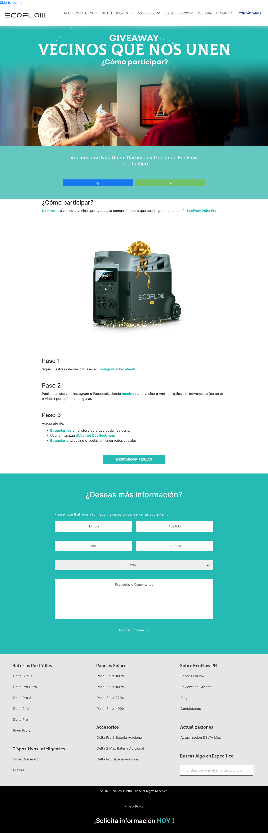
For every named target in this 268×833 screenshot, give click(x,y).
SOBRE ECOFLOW (177, 13)
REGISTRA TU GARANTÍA (215, 13)
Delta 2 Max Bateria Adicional (120, 748)
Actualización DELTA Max (200, 737)
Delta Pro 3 (22, 698)
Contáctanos (190, 708)
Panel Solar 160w (110, 687)
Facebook (127, 369)
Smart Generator (26, 759)
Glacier (18, 770)
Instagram (107, 369)
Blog (184, 698)
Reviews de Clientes (196, 687)
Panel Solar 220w (111, 698)
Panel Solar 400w (111, 708)
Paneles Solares (115, 13)
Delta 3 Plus (22, 676)
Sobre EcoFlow (192, 676)
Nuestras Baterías (78, 13)
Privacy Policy (134, 806)
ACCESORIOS (146, 13)
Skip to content (12, 2)
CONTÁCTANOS (250, 13)
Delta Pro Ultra (25, 687)
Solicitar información (134, 630)
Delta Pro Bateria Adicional (118, 759)
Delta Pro (20, 719)
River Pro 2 (22, 730)
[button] (96, 13)
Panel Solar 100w (110, 676)
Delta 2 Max (22, 708)
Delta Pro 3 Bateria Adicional (120, 737)
